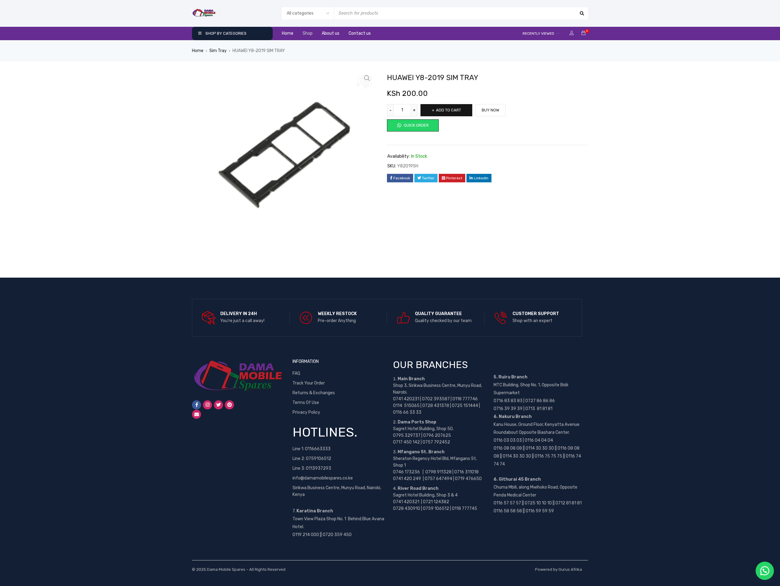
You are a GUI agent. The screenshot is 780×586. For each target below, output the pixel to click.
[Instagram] (207, 404)
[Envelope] (196, 414)
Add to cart (448, 110)
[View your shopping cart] (583, 33)
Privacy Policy (306, 412)
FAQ (296, 373)
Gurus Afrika (570, 569)
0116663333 (318, 448)
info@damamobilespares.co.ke (322, 478)
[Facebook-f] (196, 404)
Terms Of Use (305, 402)
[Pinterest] (229, 404)
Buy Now (490, 110)
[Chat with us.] (765, 571)
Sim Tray (218, 50)
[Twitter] (218, 404)
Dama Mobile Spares (226, 569)
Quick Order (416, 125)
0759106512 (318, 458)
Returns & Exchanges (313, 392)
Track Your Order (308, 383)
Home (198, 50)
